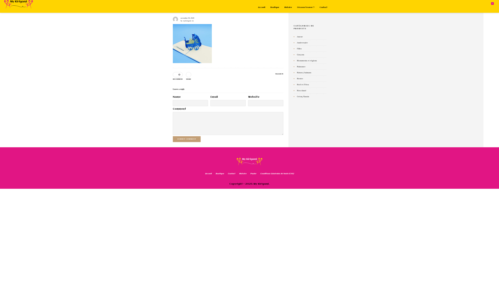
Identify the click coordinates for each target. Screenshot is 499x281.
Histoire (288, 7)
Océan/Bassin (303, 96)
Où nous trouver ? (305, 7)
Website (254, 97)
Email (214, 97)
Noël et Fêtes (303, 84)
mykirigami (187, 21)
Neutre (300, 78)
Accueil (261, 7)
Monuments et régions (307, 60)
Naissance (301, 66)
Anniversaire (302, 42)
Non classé (301, 90)
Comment (179, 109)
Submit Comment (186, 139)
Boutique (274, 7)
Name (177, 97)
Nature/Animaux (304, 72)
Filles (299, 48)
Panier (253, 174)
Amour (300, 37)
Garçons (300, 54)
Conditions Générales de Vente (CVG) (277, 174)
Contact (323, 7)
